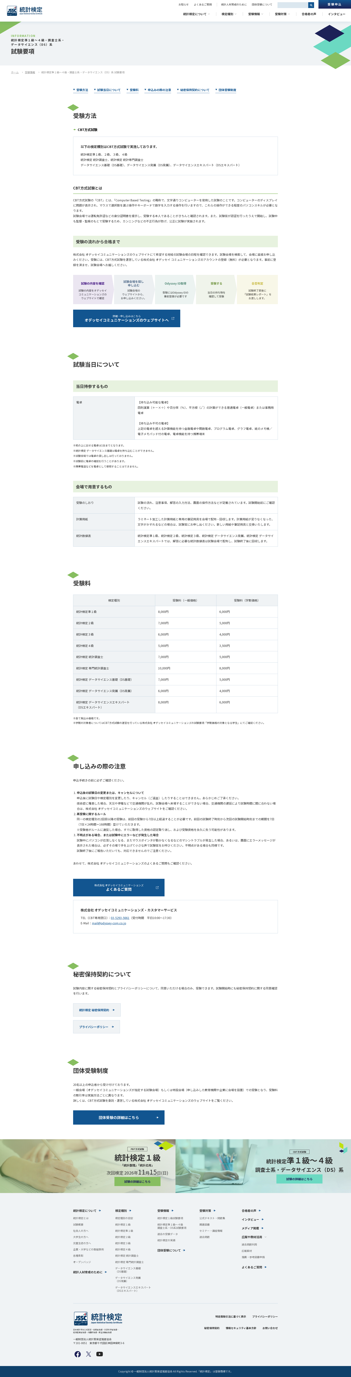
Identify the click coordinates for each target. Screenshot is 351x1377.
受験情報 (254, 14)
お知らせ (183, 4)
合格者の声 (309, 14)
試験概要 (78, 1224)
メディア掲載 (250, 1228)
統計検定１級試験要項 (170, 1218)
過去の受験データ (167, 1234)
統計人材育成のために (234, 4)
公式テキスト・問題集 (212, 1218)
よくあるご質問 (203, 4)
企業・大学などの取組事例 (88, 1249)
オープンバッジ (82, 1262)
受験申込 (335, 4)
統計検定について (195, 14)
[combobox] (293, 5)
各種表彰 (78, 1255)
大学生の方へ (80, 1237)
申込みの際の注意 (159, 90)
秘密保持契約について (195, 90)
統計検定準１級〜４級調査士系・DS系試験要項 (171, 1226)
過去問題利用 (249, 1244)
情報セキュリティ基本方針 (241, 1328)
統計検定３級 (123, 1243)
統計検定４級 (123, 1249)
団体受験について (262, 4)
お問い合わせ (270, 1328)
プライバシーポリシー (265, 1316)
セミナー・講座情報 (210, 1230)
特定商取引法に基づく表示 (230, 1316)
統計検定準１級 (124, 1230)
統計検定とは (80, 1218)
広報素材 (247, 1250)
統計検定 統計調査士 (127, 1255)
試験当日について (109, 90)
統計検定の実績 (166, 1240)
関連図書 (204, 1224)
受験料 (134, 90)
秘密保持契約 (212, 1328)
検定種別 (227, 14)
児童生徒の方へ (82, 1243)
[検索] (311, 5)
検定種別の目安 (124, 1218)
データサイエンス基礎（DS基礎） (128, 1270)
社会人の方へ (80, 1230)
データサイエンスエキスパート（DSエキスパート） (133, 1289)
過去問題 (204, 1237)
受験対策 (281, 14)
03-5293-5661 (120, 918)
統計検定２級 (123, 1237)
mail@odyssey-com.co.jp (109, 923)
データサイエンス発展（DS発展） (128, 1279)
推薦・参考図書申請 (253, 1257)
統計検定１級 (123, 1224)
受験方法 (82, 90)
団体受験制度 (227, 90)
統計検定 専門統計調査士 (129, 1262)
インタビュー (337, 14)
